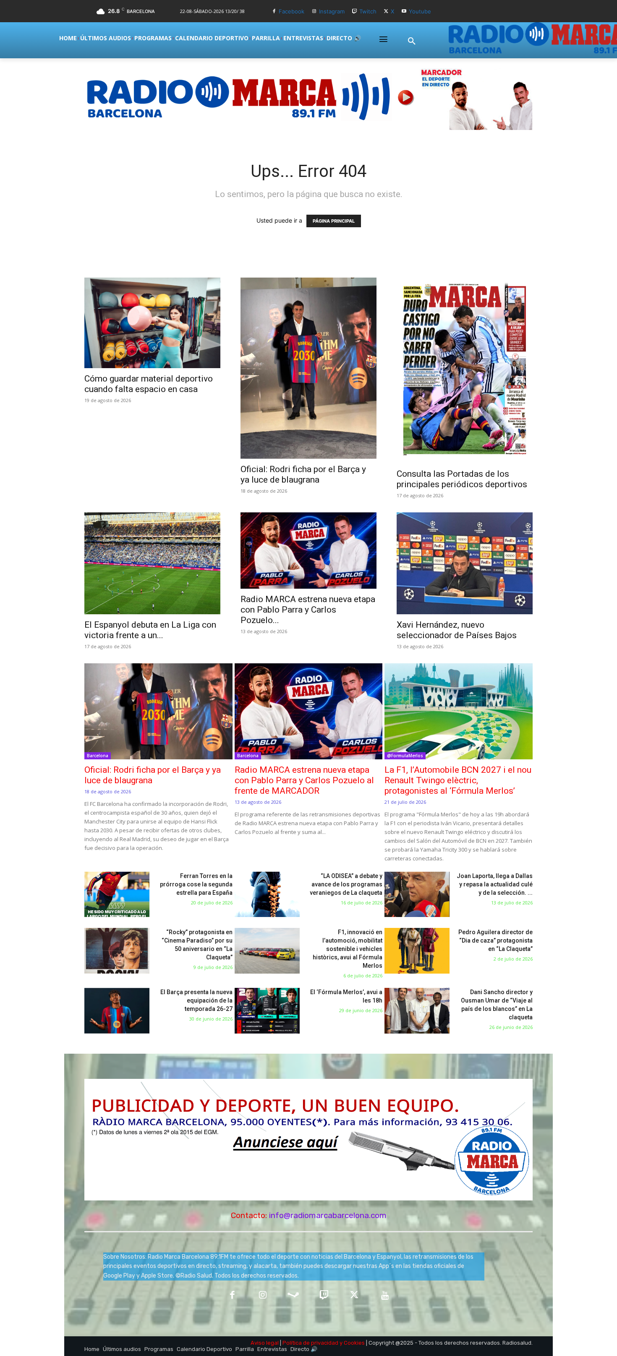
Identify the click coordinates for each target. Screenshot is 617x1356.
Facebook (291, 11)
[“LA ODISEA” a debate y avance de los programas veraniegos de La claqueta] (267, 894)
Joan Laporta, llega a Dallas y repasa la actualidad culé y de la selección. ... (495, 884)
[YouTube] (385, 1295)
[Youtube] (404, 12)
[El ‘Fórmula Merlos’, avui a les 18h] (267, 1011)
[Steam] (293, 1295)
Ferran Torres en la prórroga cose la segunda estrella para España (196, 884)
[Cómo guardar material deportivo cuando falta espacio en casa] (152, 323)
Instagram (332, 11)
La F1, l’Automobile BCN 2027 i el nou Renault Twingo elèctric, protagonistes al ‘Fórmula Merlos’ (457, 780)
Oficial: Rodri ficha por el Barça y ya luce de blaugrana (303, 474)
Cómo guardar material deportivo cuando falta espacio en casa (148, 384)
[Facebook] (274, 12)
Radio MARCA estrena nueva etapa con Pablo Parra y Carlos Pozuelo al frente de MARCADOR (304, 780)
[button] (412, 41)
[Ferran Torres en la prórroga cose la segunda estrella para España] (116, 894)
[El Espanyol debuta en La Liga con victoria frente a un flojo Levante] (152, 563)
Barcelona (97, 756)
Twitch (367, 11)
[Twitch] (354, 12)
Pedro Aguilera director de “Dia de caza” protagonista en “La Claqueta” (495, 940)
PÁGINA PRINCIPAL (334, 221)
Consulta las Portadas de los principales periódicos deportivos (462, 479)
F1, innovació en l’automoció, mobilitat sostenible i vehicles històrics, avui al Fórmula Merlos (347, 949)
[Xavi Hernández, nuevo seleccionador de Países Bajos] (465, 563)
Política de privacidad (310, 1343)
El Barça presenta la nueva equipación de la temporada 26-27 (196, 1000)
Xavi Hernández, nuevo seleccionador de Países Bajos (457, 630)
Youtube (420, 11)
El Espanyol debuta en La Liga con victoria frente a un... (150, 630)
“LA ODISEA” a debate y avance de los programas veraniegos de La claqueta (346, 884)
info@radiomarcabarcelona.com (328, 1215)
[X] (386, 12)
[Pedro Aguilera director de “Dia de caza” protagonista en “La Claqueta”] (417, 951)
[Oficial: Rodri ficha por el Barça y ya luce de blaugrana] (308, 368)
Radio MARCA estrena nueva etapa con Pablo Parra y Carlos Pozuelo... (308, 609)
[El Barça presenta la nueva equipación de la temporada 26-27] (116, 1011)
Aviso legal (265, 1343)
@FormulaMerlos (405, 756)
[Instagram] (314, 12)
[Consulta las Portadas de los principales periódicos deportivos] (465, 370)
